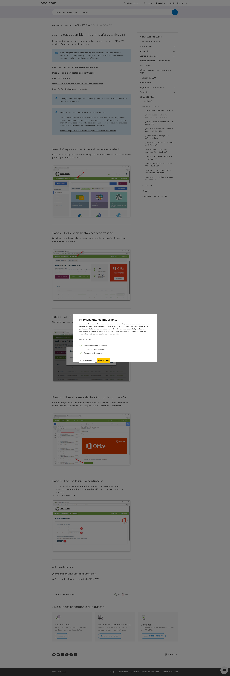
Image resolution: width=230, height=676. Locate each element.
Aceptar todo (103, 360)
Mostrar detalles (85, 339)
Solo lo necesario (87, 360)
